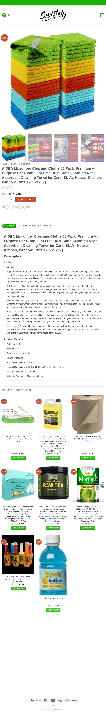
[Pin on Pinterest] (23, 207)
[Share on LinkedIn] (27, 207)
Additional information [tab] (29, 226)
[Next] (100, 148)
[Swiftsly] (53, 15)
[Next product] (4, 188)
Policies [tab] (47, 226)
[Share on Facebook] (9, 207)
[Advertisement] (53, 635)
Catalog (53, 706)
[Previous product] (9, 188)
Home (4, 164)
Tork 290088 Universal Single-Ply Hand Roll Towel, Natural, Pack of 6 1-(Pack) (87, 438)
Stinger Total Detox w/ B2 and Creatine (53, 599)
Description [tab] (9, 226)
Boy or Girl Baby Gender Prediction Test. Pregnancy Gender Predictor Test (18, 438)
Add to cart (25, 199)
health (45, 333)
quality (49, 272)
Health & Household (20, 164)
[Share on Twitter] (14, 207)
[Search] (9, 15)
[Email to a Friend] (18, 207)
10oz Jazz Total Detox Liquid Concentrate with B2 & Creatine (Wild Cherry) (18, 579)
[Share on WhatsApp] (4, 207)
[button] (4, 15)
